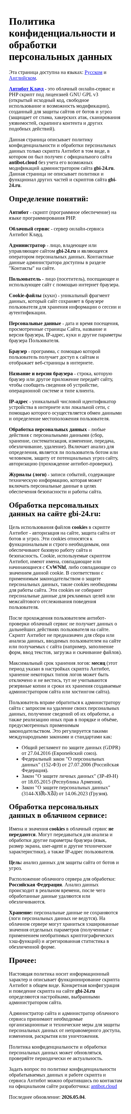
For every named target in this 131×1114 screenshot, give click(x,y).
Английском (22, 78)
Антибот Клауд (26, 88)
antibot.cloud (104, 1086)
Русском (93, 72)
